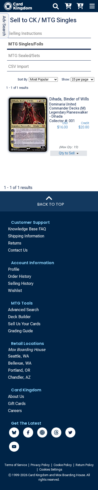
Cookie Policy (63, 465)
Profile (13, 269)
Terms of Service (16, 465)
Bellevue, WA (19, 363)
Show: (66, 79)
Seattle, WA (18, 356)
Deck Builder (19, 316)
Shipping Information (26, 236)
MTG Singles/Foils (25, 44)
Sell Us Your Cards (24, 323)
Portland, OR (19, 370)
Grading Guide (20, 331)
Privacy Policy (41, 465)
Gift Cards (17, 403)
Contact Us (18, 250)
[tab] (49, 33)
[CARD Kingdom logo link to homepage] (16, 6)
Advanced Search (23, 309)
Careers (15, 410)
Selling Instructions (25, 33)
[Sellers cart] (80, 6)
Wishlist (15, 290)
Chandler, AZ (19, 377)
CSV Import (18, 66)
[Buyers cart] (68, 6)
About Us (16, 396)
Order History (19, 276)
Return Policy (85, 465)
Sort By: (23, 79)
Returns (14, 243)
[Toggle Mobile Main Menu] (92, 6)
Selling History (20, 283)
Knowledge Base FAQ (27, 229)
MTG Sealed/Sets (24, 55)
